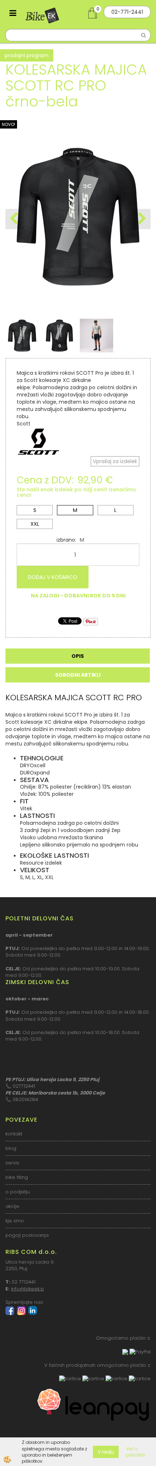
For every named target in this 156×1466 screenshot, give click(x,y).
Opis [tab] (77, 656)
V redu (106, 1452)
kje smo (14, 1220)
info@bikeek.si (27, 1288)
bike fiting (16, 1177)
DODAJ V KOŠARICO (52, 577)
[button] (141, 219)
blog (10, 1148)
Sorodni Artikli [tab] (77, 675)
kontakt (13, 1133)
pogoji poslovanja (27, 1235)
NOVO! (8, 124)
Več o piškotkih (135, 1452)
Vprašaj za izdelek (115, 461)
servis (12, 1162)
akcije (12, 1206)
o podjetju (17, 1191)
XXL (34, 524)
